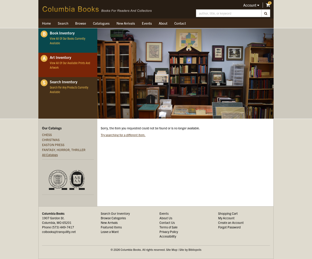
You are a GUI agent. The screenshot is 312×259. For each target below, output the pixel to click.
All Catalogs (50, 155)
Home (46, 23)
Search (63, 23)
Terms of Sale (168, 227)
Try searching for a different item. (123, 135)
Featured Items (111, 227)
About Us (165, 218)
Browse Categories (113, 218)
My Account (226, 218)
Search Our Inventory (115, 213)
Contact (180, 23)
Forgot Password (229, 227)
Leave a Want (110, 232)
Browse (80, 23)
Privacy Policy (168, 232)
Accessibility (167, 236)
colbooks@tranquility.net (59, 232)
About (163, 23)
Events (147, 23)
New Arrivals (125, 23)
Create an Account (231, 222)
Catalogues (101, 23)
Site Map (171, 249)
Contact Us (167, 222)
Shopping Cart (228, 213)
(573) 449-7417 (63, 227)
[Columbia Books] (97, 9)
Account (250, 5)
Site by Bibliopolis (190, 249)
